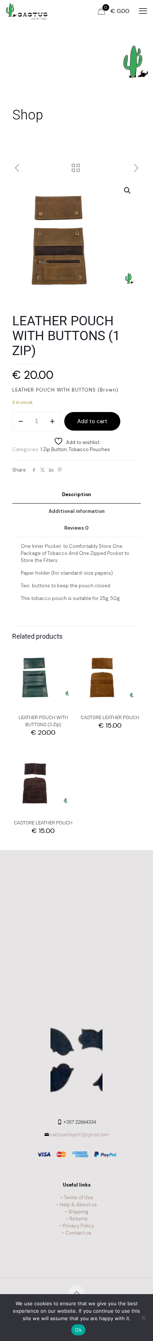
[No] (143, 1317)
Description (76, 494)
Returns (78, 1219)
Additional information (77, 511)
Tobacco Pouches (89, 449)
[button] (127, 190)
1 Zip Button (53, 449)
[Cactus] (27, 11)
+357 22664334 (80, 1122)
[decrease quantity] (20, 421)
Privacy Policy (78, 1226)
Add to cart (92, 421)
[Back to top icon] (76, 1293)
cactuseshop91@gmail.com (79, 1134)
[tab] (76, 494)
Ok (78, 1330)
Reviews (76, 528)
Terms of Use (78, 1197)
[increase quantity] (52, 421)
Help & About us (78, 1204)
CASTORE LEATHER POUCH (110, 717)
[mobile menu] (143, 11)
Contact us (78, 1233)
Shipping (78, 1212)
